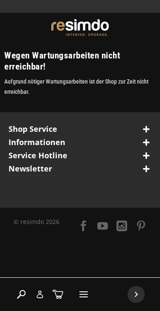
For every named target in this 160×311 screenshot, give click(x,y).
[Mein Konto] (39, 294)
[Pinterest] (141, 227)
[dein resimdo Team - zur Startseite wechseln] (80, 27)
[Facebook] (83, 227)
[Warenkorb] (57, 294)
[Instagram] (121, 227)
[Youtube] (102, 227)
